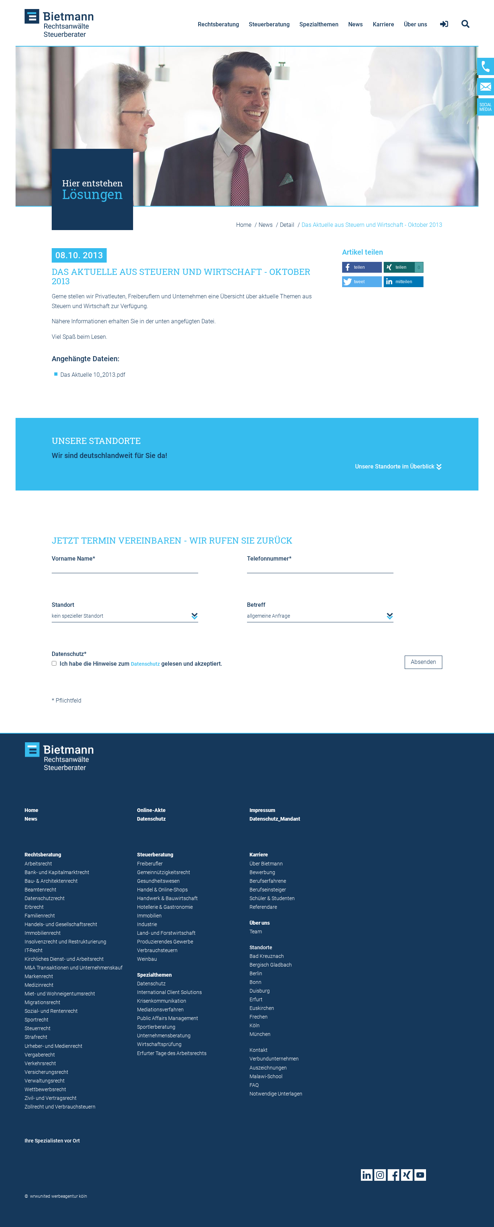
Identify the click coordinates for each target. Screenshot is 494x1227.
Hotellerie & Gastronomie (165, 907)
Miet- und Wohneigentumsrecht (60, 994)
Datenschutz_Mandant (275, 819)
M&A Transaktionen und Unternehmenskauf (74, 968)
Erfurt (256, 1000)
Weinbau (147, 959)
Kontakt (259, 1050)
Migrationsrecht (42, 1002)
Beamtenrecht (40, 890)
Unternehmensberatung (164, 1036)
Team (256, 932)
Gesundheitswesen (158, 881)
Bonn (255, 982)
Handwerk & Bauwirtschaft (167, 898)
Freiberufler (150, 864)
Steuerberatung (269, 24)
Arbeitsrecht (38, 864)
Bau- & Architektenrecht (51, 881)
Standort (63, 604)
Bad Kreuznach (267, 956)
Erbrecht (34, 907)
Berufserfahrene (268, 881)
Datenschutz (69, 654)
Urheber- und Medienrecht (53, 1046)
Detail (288, 224)
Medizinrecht (39, 985)
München (260, 1034)
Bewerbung (262, 872)
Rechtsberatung (218, 24)
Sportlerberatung (156, 1027)
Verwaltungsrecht (45, 1081)
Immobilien (149, 916)
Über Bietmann (266, 864)
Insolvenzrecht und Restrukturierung (65, 942)
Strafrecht (36, 1037)
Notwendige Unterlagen (276, 1094)
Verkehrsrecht (40, 1063)
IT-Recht (34, 950)
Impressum (262, 810)
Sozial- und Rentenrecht (51, 1011)
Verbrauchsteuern (157, 950)
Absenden (423, 661)
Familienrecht (40, 916)
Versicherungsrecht (46, 1072)
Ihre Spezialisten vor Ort (52, 1141)
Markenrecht (39, 976)
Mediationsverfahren (160, 1010)
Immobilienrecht (43, 933)
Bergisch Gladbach (271, 965)
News (355, 24)
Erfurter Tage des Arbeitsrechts (171, 1053)
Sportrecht (36, 1020)
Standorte (261, 948)
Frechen (259, 1017)
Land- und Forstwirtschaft (166, 933)
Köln (255, 1026)
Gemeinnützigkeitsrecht (163, 872)
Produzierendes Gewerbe (165, 942)
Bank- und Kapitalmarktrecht (57, 872)
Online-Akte (151, 810)
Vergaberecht (40, 1055)
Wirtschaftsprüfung (159, 1044)
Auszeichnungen (268, 1068)
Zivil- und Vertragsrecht (51, 1098)
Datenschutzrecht (45, 898)
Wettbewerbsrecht (45, 1089)
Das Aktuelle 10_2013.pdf (92, 374)
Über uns (415, 24)
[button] (362, 267)
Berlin (256, 974)
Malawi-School (266, 1076)
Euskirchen (262, 1008)
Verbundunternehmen (274, 1059)
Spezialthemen (318, 24)
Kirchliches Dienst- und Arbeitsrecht (64, 959)
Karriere (383, 24)
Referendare (263, 907)
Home (244, 224)
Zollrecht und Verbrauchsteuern (60, 1107)
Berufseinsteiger (268, 890)
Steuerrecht (38, 1028)
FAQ (254, 1085)
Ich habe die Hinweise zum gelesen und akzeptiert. (140, 663)
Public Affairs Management (167, 1018)
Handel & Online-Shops (162, 890)
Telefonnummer (269, 558)
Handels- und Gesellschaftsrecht (61, 924)
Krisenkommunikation (161, 1001)
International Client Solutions (169, 992)
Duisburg (260, 991)
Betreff (256, 604)
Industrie (147, 924)
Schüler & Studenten (272, 898)
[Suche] (464, 24)
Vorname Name (73, 558)
